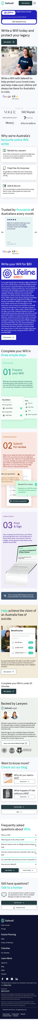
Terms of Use (15, 1014)
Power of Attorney (7, 942)
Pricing (3, 929)
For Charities (5, 953)
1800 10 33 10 (5, 991)
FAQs (3, 970)
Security (23, 1014)
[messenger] (7, 979)
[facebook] (2, 979)
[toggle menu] (34, 3)
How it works (5, 925)
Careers (3, 974)
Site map (15, 1015)
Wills (2, 939)
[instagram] (12, 979)
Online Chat (7, 985)
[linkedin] (16, 979)
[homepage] (7, 3)
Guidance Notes (7, 1015)
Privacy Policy (6, 1014)
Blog (2, 966)
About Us (4, 963)
